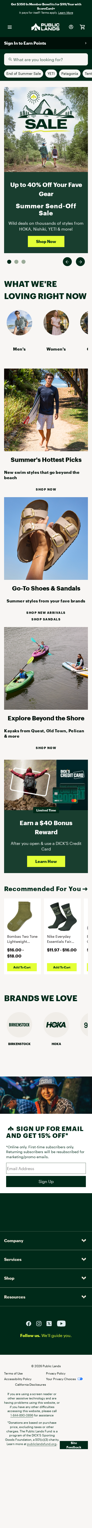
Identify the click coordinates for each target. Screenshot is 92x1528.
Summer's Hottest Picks (46, 459)
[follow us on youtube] (61, 1323)
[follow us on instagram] (41, 1323)
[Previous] (67, 261)
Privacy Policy (55, 1373)
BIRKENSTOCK (19, 1044)
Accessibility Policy (17, 1379)
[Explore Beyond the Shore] (46, 708)
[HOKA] (56, 1035)
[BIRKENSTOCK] (19, 1035)
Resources (14, 1296)
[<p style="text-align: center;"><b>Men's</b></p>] (19, 333)
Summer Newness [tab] (23, 262)
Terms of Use (13, 1373)
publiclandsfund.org (41, 1444)
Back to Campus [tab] (16, 262)
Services (12, 1259)
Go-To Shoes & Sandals (46, 588)
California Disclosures (30, 1384)
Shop (9, 1278)
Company (13, 1240)
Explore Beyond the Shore (46, 718)
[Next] (80, 261)
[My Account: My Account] (71, 26)
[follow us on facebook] (31, 1323)
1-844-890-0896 (21, 1415)
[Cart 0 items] (82, 26)
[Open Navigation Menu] (9, 27)
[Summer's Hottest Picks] (46, 449)
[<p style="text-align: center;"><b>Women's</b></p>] (56, 333)
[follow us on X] (51, 1323)
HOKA (56, 1044)
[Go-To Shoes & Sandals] (46, 578)
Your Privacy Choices (61, 1379)
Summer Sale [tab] (9, 262)
